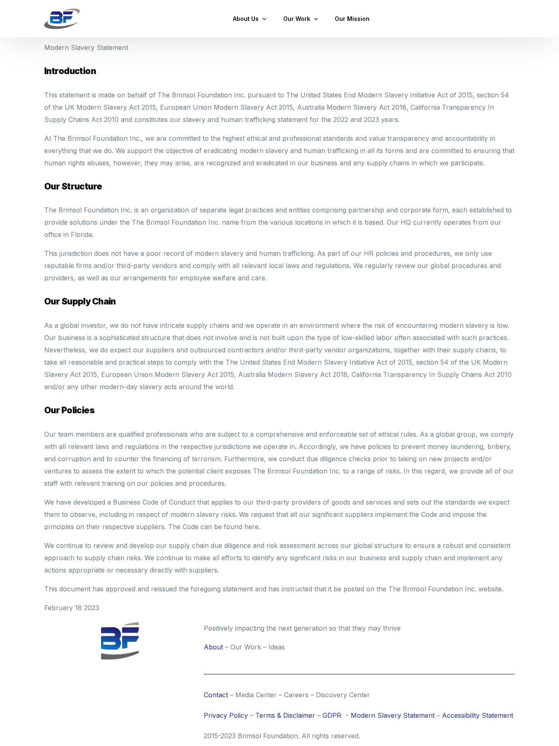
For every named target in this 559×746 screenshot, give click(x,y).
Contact (216, 695)
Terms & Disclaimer (285, 715)
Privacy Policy (226, 715)
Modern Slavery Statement (393, 715)
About (213, 647)
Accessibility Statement (477, 715)
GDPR (331, 715)
